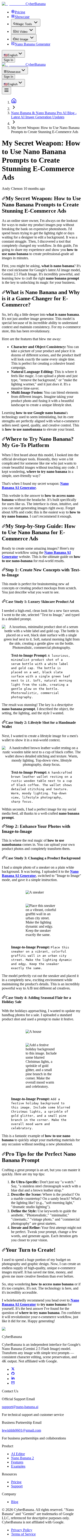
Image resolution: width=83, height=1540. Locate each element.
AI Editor (18, 1454)
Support (17, 1486)
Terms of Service (23, 1534)
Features (17, 1462)
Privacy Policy (21, 1530)
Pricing (16, 1482)
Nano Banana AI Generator (35, 486)
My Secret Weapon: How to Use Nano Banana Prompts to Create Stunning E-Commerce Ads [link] (45, 130)
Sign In (8, 60)
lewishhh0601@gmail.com (21, 1430)
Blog (14, 1502)
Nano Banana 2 (22, 1458)
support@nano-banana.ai (20, 1407)
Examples (18, 1466)
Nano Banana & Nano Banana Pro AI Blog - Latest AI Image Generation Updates (44, 115)
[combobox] (13, 54)
